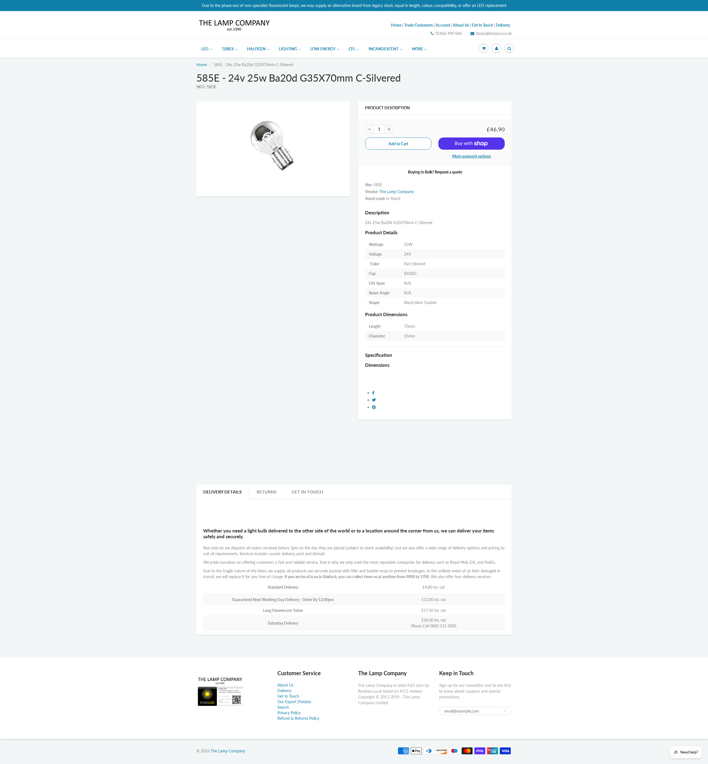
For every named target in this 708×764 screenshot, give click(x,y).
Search (283, 707)
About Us (285, 685)
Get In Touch (307, 491)
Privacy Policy (289, 712)
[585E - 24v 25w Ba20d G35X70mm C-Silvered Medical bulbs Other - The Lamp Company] (273, 147)
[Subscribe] (505, 710)
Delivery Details (222, 491)
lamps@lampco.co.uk (494, 33)
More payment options (471, 156)
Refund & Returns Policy (298, 718)
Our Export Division (294, 701)
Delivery (284, 690)
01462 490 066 (448, 33)
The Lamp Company (396, 191)
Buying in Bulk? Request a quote (435, 172)
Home (201, 64)
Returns (267, 491)
